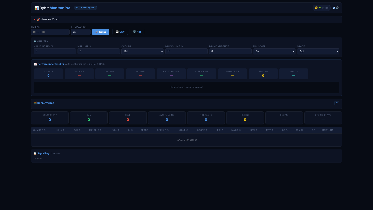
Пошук (35, 26)
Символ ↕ (39, 130)
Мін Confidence (219, 46)
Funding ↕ (95, 130)
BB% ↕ (254, 130)
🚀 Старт (100, 32)
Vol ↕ (116, 130)
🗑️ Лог (137, 31)
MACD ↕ (236, 130)
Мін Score (259, 46)
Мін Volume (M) (174, 46)
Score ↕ (202, 130)
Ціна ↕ (61, 130)
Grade (301, 46)
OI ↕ (130, 130)
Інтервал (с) (78, 26)
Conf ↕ (183, 130)
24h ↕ (77, 130)
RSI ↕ (220, 130)
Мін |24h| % (84, 46)
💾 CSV (120, 31)
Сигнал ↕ (163, 130)
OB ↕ (285, 130)
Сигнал (126, 46)
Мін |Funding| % (43, 46)
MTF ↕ (270, 130)
